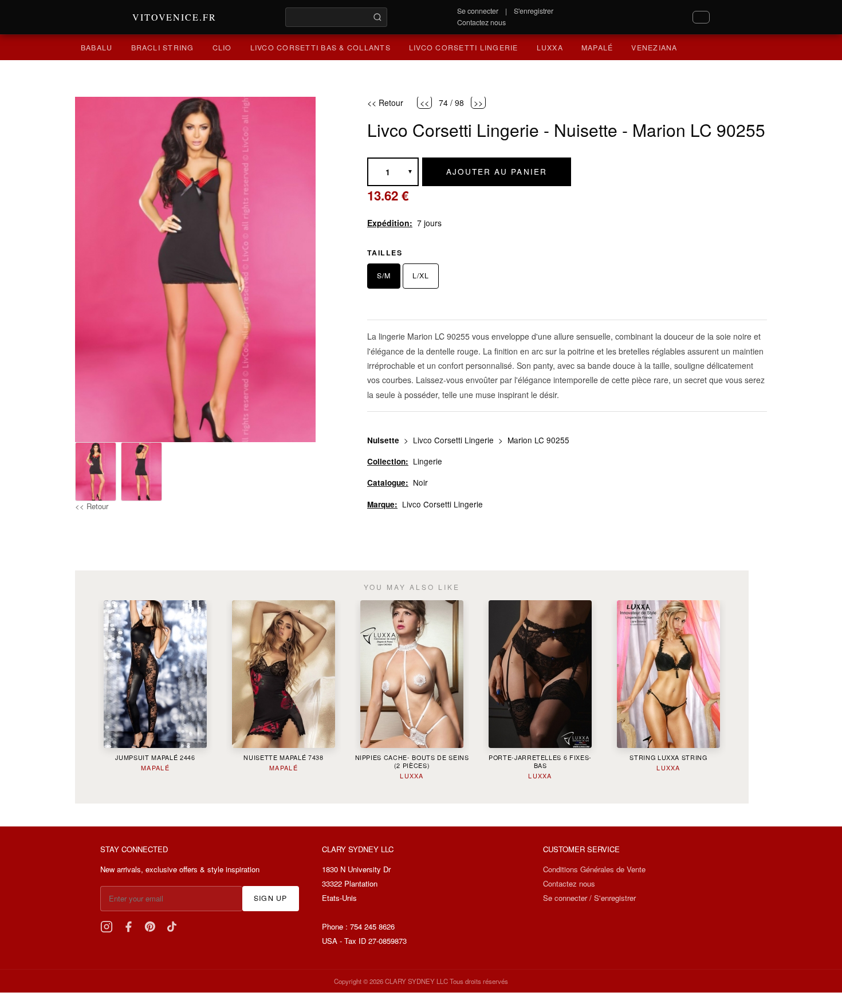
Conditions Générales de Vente (594, 869)
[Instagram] (106, 926)
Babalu (97, 47)
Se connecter (477, 11)
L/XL (420, 275)
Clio (222, 47)
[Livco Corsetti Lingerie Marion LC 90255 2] (141, 471)
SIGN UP (271, 898)
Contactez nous (481, 22)
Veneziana (654, 47)
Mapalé (597, 47)
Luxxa (550, 47)
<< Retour (91, 506)
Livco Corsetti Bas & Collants (320, 47)
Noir (420, 482)
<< (424, 102)
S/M (384, 275)
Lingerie (427, 461)
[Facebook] (128, 926)
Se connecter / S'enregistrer (589, 897)
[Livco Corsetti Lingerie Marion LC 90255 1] (95, 471)
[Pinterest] (150, 926)
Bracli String (162, 47)
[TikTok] (172, 926)
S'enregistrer (533, 11)
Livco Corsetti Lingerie (463, 47)
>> (478, 102)
